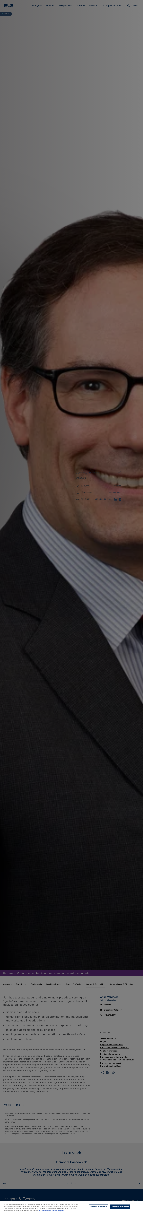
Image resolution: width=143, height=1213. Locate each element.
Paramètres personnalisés (98, 1207)
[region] (71, 1207)
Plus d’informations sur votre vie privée (51, 1210)
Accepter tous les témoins (120, 1207)
